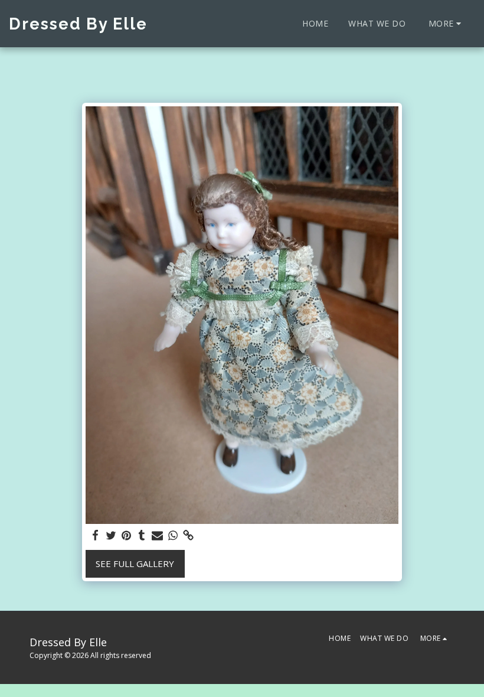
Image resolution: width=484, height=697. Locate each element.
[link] (188, 535)
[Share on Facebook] (95, 535)
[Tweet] (110, 535)
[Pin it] (126, 535)
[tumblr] (142, 535)
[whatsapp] (172, 535)
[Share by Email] (157, 535)
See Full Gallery (135, 563)
